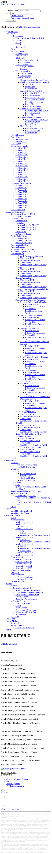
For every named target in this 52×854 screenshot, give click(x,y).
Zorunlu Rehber (17, 218)
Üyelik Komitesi (26, 126)
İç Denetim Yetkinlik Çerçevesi (22, 249)
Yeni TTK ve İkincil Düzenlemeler (28, 447)
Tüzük (13, 49)
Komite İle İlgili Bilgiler (34, 128)
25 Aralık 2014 (21, 199)
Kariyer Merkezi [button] (12, 621)
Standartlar (29, 84)
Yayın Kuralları (21, 608)
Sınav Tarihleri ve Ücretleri (25, 467)
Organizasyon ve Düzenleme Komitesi (35, 535)
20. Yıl (18, 43)
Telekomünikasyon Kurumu (31, 315)
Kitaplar (14, 586)
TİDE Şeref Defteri (18, 210)
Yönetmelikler (25, 262)
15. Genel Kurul (21, 174)
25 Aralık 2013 (21, 201)
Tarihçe (18, 40)
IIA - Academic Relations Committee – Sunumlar (35, 101)
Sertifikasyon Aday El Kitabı (26, 465)
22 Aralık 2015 (21, 196)
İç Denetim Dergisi (18, 601)
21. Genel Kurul (21, 161)
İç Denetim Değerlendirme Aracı (23, 251)
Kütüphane (15, 617)
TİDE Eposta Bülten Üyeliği (17, 779)
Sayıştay (18, 267)
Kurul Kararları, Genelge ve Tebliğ (33, 265)
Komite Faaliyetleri (32, 95)
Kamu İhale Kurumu (28, 370)
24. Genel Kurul (21, 155)
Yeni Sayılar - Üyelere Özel (26, 610)
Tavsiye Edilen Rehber (19, 236)
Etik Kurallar (25, 62)
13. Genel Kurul (21, 179)
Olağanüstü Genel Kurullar (21, 183)
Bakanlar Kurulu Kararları (30, 260)
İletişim (8, 630)
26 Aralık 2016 (21, 194)
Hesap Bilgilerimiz (13, 784)
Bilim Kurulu (25, 533)
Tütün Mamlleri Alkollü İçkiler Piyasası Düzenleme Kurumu (35, 398)
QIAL (17, 485)
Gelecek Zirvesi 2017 (23, 562)
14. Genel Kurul (21, 177)
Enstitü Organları (17, 51)
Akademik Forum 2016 (24, 537)
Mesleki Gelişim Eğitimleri (21, 513)
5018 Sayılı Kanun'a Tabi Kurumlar (29, 256)
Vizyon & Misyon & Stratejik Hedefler (30, 38)
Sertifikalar (15, 469)
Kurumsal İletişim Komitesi (30, 117)
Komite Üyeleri (31, 89)
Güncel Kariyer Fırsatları (24, 628)
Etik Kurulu (20, 58)
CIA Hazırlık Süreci (28, 478)
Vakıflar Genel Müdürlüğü (25, 412)
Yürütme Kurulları (22, 71)
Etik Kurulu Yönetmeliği (29, 60)
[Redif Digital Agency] (10, 809)
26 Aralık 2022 (21, 185)
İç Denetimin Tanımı (23, 234)
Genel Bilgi (15, 463)
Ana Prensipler (21, 221)
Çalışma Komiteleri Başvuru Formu (34, 80)
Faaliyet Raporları (27, 67)
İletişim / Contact (21, 597)
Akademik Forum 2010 (24, 522)
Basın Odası (15, 137)
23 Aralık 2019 (21, 188)
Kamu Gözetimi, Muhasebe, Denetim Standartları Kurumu (29, 435)
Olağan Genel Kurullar (19, 146)
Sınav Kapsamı (26, 476)
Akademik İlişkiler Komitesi (31, 91)
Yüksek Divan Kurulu (24, 65)
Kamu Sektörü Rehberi (19, 245)
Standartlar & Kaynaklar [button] (15, 212)
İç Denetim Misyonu (23, 216)
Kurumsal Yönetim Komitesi (31, 109)
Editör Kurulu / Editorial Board (27, 595)
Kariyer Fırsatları (17, 625)
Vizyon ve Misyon (22, 603)
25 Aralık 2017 (21, 192)
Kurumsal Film (21, 47)
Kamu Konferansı (17, 575)
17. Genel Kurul (21, 170)
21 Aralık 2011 (21, 205)
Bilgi (22, 526)
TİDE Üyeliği (16, 144)
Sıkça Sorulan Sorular (19, 493)
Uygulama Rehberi (22, 238)
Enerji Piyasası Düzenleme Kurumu (34, 357)
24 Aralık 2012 (21, 203)
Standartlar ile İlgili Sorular (25, 496)
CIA (17, 471)
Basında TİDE (21, 142)
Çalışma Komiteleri (22, 78)
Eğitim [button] (8, 509)
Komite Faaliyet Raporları (35, 98)
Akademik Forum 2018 (24, 544)
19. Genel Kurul (21, 166)
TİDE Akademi (26, 73)
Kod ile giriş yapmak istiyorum (22, 18)
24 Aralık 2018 (21, 190)
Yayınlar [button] (9, 584)
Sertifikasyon (30, 87)
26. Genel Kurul (21, 150)
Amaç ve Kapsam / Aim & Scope (28, 590)
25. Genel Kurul (21, 152)
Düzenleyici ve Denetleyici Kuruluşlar (30, 300)
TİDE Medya (25, 76)
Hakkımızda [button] (10, 34)
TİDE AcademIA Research (21, 588)
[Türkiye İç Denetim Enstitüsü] (13, 4)
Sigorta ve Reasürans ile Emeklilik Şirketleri (32, 289)
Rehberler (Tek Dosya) (24, 243)
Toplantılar (15, 573)
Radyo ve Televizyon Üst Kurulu (33, 302)
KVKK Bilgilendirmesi (15, 786)
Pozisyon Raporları (18, 247)
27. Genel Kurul (21, 148)
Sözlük (13, 507)
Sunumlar (24, 69)
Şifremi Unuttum (17, 16)
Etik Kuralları (20, 232)
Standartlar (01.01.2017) (29, 225)
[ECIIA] (4, 792)
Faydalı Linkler (16, 458)
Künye (18, 606)
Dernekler (19, 423)
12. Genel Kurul (21, 181)
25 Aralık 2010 (21, 207)
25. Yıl (18, 45)
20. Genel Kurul (21, 163)
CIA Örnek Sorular (27, 480)
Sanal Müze (10, 619)
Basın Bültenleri (21, 139)
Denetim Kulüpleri (18, 581)
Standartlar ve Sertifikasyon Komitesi (34, 82)
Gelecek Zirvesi (17, 557)
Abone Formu (20, 614)
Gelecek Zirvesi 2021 (23, 566)
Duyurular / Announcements (26, 599)
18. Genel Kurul (21, 168)
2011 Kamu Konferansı (24, 577)
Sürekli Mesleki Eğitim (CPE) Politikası (26, 491)
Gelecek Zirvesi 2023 (23, 568)
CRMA (18, 482)
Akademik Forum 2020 (24, 553)
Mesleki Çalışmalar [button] (13, 515)
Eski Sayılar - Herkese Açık (26, 612)
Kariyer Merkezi (17, 623)
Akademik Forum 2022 (24, 555)
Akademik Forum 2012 (24, 524)
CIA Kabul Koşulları (28, 474)
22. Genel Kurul (21, 159)
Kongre (13, 518)
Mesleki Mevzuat (17, 254)
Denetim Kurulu (21, 56)
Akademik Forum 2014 (24, 529)
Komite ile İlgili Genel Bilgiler (36, 93)
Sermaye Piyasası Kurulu (30, 328)
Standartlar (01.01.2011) (29, 229)
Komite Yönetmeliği (33, 106)
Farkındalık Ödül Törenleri (21, 570)
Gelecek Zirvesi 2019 (23, 564)
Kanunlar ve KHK (27, 258)
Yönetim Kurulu (21, 54)
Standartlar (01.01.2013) (29, 227)
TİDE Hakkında (17, 36)
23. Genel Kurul (21, 157)
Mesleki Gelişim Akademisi (21, 511)
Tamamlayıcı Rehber (23, 240)
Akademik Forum (17, 520)
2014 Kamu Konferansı (24, 579)
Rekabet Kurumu (26, 383)
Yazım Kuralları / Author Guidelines (29, 592)
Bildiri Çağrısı (25, 551)
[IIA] (3, 790)
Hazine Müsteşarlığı (23, 278)
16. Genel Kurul (21, 172)
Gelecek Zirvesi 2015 (23, 559)
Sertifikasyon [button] (11, 460)
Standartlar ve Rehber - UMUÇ (23, 214)
